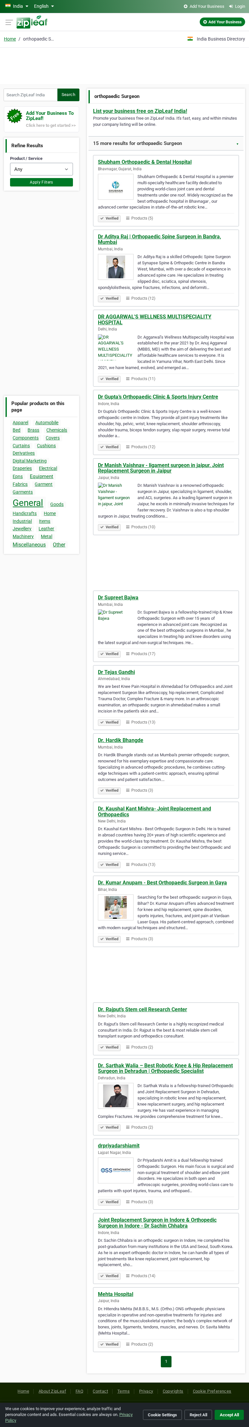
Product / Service (26, 158)
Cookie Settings (162, 1414)
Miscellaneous (29, 545)
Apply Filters (41, 182)
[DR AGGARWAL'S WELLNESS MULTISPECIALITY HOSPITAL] (117, 348)
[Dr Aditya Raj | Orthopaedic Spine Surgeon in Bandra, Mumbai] (117, 268)
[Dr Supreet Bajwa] (117, 623)
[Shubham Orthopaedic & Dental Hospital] (117, 188)
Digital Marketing (30, 460)
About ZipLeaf (52, 1391)
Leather (46, 528)
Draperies (22, 468)
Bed (16, 430)
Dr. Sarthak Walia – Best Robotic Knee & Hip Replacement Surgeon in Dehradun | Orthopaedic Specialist (165, 1068)
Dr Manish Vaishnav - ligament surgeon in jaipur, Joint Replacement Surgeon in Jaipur (161, 468)
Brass (33, 430)
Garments (23, 492)
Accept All (229, 1414)
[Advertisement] (124, 64)
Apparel (20, 422)
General (28, 503)
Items (44, 521)
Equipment (41, 476)
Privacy (146, 1391)
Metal (46, 536)
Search (68, 94)
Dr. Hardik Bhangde (120, 740)
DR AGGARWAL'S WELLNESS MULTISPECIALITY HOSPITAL (154, 320)
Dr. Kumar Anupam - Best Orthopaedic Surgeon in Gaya (162, 883)
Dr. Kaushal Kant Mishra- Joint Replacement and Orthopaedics (154, 812)
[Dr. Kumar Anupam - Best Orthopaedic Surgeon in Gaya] (117, 908)
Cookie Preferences (212, 1391)
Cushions (46, 445)
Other (59, 545)
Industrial (22, 521)
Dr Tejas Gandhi (116, 672)
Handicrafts (25, 513)
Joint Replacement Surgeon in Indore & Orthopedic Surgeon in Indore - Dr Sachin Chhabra (157, 1223)
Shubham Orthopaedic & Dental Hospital (145, 162)
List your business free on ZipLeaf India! (140, 111)
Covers (53, 437)
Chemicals (56, 430)
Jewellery (22, 528)
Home (10, 39)
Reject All (198, 1414)
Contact (100, 1391)
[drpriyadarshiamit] (117, 1171)
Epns (18, 476)
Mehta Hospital (115, 1294)
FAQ (79, 1391)
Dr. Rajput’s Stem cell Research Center (142, 1009)
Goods (57, 504)
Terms (123, 1391)
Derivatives (24, 453)
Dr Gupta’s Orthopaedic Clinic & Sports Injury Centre (158, 397)
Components (26, 437)
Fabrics (20, 484)
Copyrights (173, 1391)
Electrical (48, 468)
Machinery (23, 536)
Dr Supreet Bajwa (118, 597)
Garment (44, 484)
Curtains (21, 445)
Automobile (46, 422)
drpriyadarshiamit (118, 1146)
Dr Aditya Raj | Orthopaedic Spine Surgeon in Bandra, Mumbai (159, 240)
